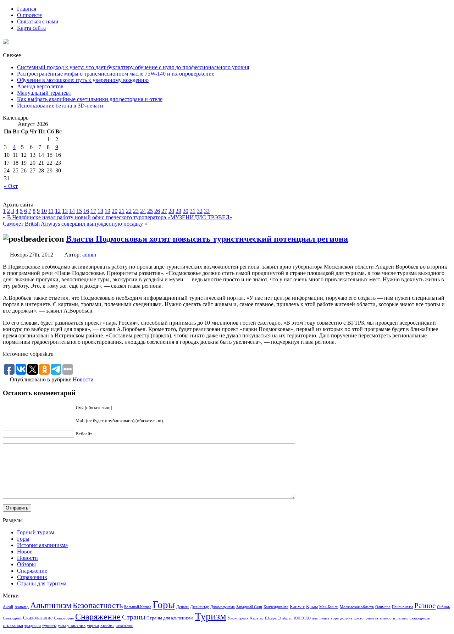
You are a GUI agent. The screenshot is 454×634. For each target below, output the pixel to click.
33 (207, 211)
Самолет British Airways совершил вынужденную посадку (73, 224)
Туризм (210, 616)
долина (346, 618)
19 (107, 211)
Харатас (257, 618)
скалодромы (420, 618)
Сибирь (443, 607)
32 (200, 211)
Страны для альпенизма (170, 618)
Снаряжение (32, 571)
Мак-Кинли (328, 607)
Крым (312, 606)
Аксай (8, 607)
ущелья (93, 626)
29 (178, 211)
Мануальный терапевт (44, 93)
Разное (425, 605)
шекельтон (124, 626)
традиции (32, 626)
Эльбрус (285, 618)
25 (150, 211)
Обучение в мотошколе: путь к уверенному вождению (83, 80)
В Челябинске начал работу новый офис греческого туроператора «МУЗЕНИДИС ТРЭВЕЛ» (119, 217)
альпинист (321, 618)
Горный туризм (35, 532)
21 (121, 211)
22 (129, 211)
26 (157, 211)
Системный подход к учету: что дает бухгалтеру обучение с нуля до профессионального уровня (133, 67)
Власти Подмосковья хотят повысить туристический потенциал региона (207, 238)
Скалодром (12, 618)
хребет (107, 625)
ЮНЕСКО (302, 618)
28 (171, 211)
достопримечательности (374, 618)
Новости (83, 379)
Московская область (357, 607)
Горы (23, 539)
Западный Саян (249, 607)
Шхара (271, 618)
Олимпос (383, 607)
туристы (49, 626)
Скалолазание (37, 618)
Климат (297, 606)
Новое (24, 551)
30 (185, 211)
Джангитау (199, 607)
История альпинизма (42, 545)
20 (114, 211)
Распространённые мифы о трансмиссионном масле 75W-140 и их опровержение (115, 74)
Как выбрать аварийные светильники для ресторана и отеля (89, 99)
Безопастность (98, 605)
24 (143, 211)
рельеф (402, 618)
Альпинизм (50, 605)
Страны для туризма (41, 583)
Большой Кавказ (137, 607)
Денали (182, 607)
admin (89, 255)
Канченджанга (276, 607)
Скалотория (64, 618)
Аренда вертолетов (40, 86)
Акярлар (22, 607)
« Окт (11, 186)
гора (335, 618)
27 (164, 211)
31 (192, 211)
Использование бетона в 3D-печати (60, 106)
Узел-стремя (238, 618)
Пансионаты (402, 607)
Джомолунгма (222, 607)
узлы (62, 626)
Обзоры (26, 564)
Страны (133, 617)
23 (136, 211)
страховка (13, 625)
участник (76, 625)
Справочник (32, 577)
